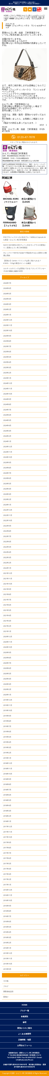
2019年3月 (7, 747)
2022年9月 (7, 526)
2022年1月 (7, 568)
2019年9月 (7, 716)
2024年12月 (7, 383)
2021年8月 (7, 594)
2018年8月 (7, 784)
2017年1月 (7, 884)
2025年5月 (7, 357)
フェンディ (14, 17)
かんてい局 (26, 15)
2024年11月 (7, 388)
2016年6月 (7, 921)
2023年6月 (7, 478)
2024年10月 (7, 394)
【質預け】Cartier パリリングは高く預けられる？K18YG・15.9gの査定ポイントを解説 (22, 261)
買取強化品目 (8, 991)
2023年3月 (7, 494)
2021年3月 (7, 621)
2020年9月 (7, 652)
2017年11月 (7, 832)
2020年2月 (7, 689)
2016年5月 (7, 927)
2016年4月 (7, 932)
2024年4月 (7, 425)
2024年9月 (7, 399)
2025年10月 (7, 330)
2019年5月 (7, 737)
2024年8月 (7, 404)
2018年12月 (7, 763)
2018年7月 (7, 789)
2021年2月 (7, 626)
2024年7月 (7, 409)
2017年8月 (7, 847)
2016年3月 (7, 937)
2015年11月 (7, 958)
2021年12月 (7, 573)
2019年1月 (7, 758)
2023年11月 (7, 452)
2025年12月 (7, 320)
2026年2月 (7, 309)
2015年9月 (7, 969)
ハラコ (6, 17)
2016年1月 (7, 948)
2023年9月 (7, 462)
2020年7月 (7, 663)
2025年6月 (7, 351)
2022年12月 (7, 510)
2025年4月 (7, 362)
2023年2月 (7, 499)
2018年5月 (7, 800)
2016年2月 (7, 942)
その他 (5, 981)
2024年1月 (7, 441)
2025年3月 (7, 367)
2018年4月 (7, 805)
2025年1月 (7, 378)
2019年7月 (7, 726)
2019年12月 (7, 700)
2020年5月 (7, 673)
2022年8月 (7, 531)
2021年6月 (7, 605)
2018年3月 (7, 811)
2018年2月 (7, 816)
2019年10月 (7, 710)
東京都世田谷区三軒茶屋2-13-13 (18, 156)
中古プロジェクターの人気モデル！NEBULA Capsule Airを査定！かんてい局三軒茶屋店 (24, 238)
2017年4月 (7, 869)
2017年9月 (7, 842)
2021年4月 (7, 615)
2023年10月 (7, 457)
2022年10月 (7, 520)
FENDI (18, 15)
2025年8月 (7, 341)
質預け (5, 997)
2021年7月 (7, 599)
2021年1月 (7, 631)
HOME (6, 15)
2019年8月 (7, 721)
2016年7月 (7, 916)
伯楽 (40, 17)
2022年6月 (7, 541)
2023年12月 (7, 446)
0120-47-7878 (26, 137)
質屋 (6, 18)
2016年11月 (7, 895)
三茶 (28, 17)
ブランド (22, 17)
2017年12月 (7, 826)
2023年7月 (7, 473)
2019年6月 (7, 731)
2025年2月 (7, 372)
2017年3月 (7, 874)
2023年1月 (7, 504)
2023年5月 (7, 483)
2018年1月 (7, 821)
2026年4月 (7, 299)
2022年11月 (7, 515)
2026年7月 (7, 283)
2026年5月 (7, 293)
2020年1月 (7, 694)
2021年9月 (7, 589)
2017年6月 (7, 858)
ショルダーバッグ (37, 15)
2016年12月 (7, 890)
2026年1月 (7, 314)
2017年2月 (7, 879)
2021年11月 (7, 578)
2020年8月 (7, 657)
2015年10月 (7, 964)
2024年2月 (7, 436)
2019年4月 (7, 742)
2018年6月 (7, 795)
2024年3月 (7, 431)
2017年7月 (7, 853)
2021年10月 (7, 584)
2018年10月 (7, 774)
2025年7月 (7, 346)
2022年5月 (7, 547)
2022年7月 (7, 536)
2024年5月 (7, 420)
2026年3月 (7, 304)
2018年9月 (7, 779)
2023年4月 (7, 489)
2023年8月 (7, 467)
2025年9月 (7, 336)
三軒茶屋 (34, 17)
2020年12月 (7, 636)
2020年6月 (7, 668)
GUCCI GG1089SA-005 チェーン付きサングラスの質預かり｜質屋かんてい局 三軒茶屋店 (24, 246)
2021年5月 (7, 610)
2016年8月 (7, 911)
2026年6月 (7, 288)
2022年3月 (7, 557)
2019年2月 (7, 752)
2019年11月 (7, 705)
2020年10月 (7, 647)
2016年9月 (7, 906)
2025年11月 (7, 325)
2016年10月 (7, 900)
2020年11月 (7, 642)
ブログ (12, 15)
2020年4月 (7, 679)
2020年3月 (7, 684)
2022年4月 (7, 552)
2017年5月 (7, 863)
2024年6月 (7, 415)
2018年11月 (7, 768)
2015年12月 (7, 953)
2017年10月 (7, 837)
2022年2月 (7, 562)
